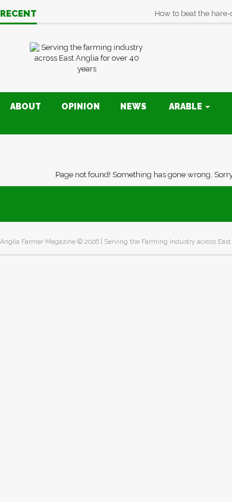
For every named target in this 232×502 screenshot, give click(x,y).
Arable (186, 106)
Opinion (80, 106)
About (25, 106)
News (133, 106)
